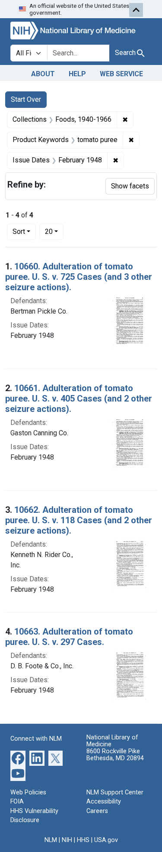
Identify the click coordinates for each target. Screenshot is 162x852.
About (43, 74)
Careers (97, 811)
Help (77, 74)
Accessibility (103, 801)
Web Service (121, 74)
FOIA (17, 801)
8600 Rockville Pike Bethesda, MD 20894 (115, 755)
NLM (50, 840)
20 (54, 231)
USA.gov (106, 840)
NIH (67, 840)
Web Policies (28, 792)
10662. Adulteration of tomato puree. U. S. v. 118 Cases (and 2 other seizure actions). (78, 520)
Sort (19, 231)
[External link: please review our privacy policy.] (17, 757)
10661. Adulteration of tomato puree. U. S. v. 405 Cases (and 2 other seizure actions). (78, 398)
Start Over (26, 99)
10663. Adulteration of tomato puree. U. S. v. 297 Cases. (69, 636)
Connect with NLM (36, 738)
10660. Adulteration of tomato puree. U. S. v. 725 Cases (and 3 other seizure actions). (78, 276)
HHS (83, 840)
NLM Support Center (114, 792)
